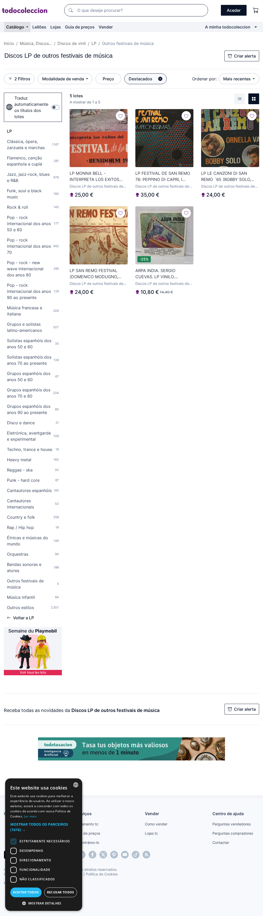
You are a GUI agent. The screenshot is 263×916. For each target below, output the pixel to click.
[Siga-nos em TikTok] (135, 855)
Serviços (83, 813)
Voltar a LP (23, 617)
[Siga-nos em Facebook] (92, 855)
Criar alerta (245, 56)
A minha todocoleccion (227, 27)
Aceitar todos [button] (26, 892)
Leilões (39, 27)
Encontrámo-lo (87, 842)
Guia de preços (80, 27)
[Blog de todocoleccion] (146, 855)
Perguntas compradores (232, 833)
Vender (106, 27)
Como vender (156, 824)
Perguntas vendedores (231, 824)
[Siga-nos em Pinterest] (114, 855)
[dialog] (43, 844)
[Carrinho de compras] (256, 10)
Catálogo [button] (15, 27)
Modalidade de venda (63, 78)
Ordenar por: (204, 78)
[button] (43, 827)
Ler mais (30, 816)
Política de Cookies (102, 874)
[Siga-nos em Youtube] (125, 855)
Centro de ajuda (228, 813)
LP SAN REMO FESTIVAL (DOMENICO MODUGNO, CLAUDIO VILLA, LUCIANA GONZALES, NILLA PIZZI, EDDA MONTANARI (96, 274)
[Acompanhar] (120, 115)
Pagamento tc (86, 824)
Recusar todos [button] (60, 892)
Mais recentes (237, 78)
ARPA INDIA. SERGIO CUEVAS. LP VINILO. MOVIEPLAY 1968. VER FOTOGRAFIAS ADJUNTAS (161, 274)
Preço (108, 78)
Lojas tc (151, 833)
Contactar (220, 842)
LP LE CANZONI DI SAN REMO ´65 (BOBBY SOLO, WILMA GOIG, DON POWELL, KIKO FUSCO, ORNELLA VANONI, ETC (229, 176)
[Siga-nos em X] (103, 855)
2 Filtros (22, 78)
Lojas (55, 27)
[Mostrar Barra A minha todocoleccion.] (255, 27)
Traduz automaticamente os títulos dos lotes (31, 107)
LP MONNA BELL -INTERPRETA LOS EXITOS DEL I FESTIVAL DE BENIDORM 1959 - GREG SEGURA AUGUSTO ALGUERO (94, 176)
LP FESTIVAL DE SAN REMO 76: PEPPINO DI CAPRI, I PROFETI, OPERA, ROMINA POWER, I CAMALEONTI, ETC (163, 176)
